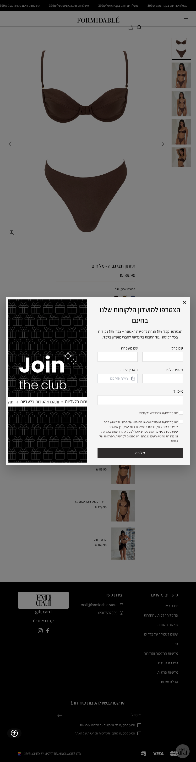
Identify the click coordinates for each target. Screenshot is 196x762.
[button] (184, 302)
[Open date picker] (132, 378)
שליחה (140, 452)
